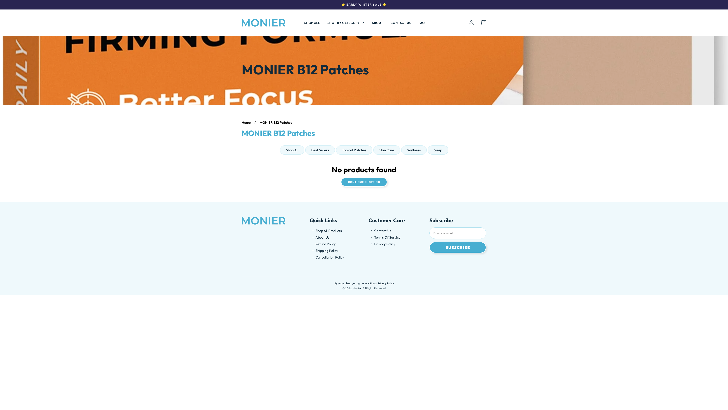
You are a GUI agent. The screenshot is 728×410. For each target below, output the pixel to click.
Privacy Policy (384, 244)
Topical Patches (354, 150)
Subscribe (458, 247)
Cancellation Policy (329, 257)
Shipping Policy (326, 250)
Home (246, 122)
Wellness (414, 150)
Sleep (438, 150)
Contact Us (401, 23)
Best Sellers (320, 150)
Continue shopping (364, 182)
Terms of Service (387, 237)
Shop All (312, 23)
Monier (357, 288)
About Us (322, 237)
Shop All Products (328, 231)
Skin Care (386, 150)
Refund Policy (325, 244)
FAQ (421, 23)
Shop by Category (343, 23)
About (377, 23)
